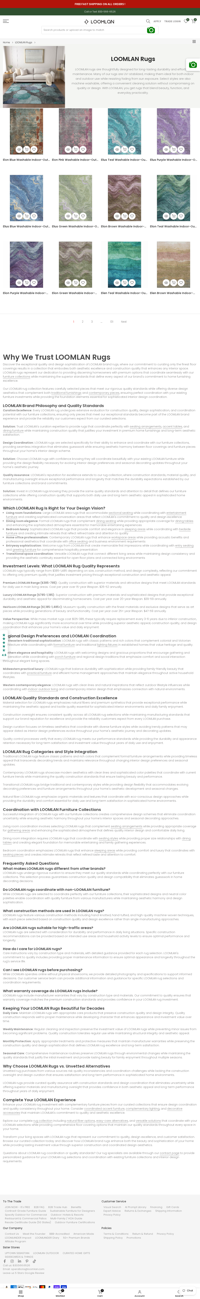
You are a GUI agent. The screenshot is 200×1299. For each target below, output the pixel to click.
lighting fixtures (107, 645)
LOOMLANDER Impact (18, 1238)
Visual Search (112, 1207)
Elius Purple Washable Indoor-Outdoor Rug (173, 160)
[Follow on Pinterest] (27, 1261)
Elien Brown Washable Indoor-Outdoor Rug (173, 293)
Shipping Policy (113, 1238)
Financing (156, 1207)
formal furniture (64, 645)
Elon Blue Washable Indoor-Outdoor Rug (26, 160)
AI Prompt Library (135, 1207)
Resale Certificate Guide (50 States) (28, 1222)
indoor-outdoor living (43, 689)
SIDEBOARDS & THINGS (19, 1257)
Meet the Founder (34, 1234)
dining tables (184, 521)
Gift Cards (172, 1207)
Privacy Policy (112, 1215)
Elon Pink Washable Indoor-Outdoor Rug (75, 160)
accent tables (172, 426)
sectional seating (121, 513)
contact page (169, 1153)
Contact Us (12, 1234)
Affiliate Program (15, 1241)
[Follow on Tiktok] (34, 1261)
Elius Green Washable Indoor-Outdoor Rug (75, 226)
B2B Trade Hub (57, 1207)
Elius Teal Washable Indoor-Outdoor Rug (124, 160)
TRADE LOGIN (172, 21)
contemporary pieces (104, 393)
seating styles (108, 838)
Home (6, 42)
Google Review (34, 1273)
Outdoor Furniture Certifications (75, 1222)
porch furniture (65, 657)
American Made (83, 1234)
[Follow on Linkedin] (19, 1261)
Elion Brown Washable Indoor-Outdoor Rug (124, 226)
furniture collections (16, 377)
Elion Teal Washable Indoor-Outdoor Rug (173, 226)
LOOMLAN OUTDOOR (46, 1253)
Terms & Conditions (116, 1234)
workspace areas (123, 537)
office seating (78, 541)
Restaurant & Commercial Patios (25, 1218)
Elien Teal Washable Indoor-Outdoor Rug (124, 293)
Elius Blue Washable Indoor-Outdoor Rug (26, 226)
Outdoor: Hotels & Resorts (67, 1215)
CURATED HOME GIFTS (76, 1253)
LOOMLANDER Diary (47, 1238)
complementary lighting (143, 1109)
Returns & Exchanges (138, 1211)
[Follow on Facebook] (4, 1261)
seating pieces (13, 855)
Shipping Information (168, 1211)
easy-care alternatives (112, 1121)
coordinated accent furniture (104, 1109)
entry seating (184, 546)
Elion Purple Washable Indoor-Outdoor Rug (26, 293)
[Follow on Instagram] (12, 1261)
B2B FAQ (39, 1207)
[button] (4, 645)
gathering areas (18, 830)
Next (124, 322)
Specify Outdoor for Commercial (26, 1215)
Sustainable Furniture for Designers (72, 1211)
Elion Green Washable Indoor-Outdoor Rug (75, 293)
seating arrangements (146, 426)
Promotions (134, 1238)
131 (111, 322)
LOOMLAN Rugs (23, 42)
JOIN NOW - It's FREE (17, 1207)
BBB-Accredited (59, 1234)
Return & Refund (142, 1234)
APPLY (157, 21)
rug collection (43, 1121)
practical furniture (39, 673)
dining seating (106, 521)
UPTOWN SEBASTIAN (17, 1253)
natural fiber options (81, 1121)
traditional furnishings (66, 393)
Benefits (76, 1207)
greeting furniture (24, 550)
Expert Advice (112, 1211)
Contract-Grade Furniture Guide (25, 1211)
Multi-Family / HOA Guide (66, 1218)
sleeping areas (135, 529)
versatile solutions (148, 1121)
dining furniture (13, 431)
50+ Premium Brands (76, 1238)
